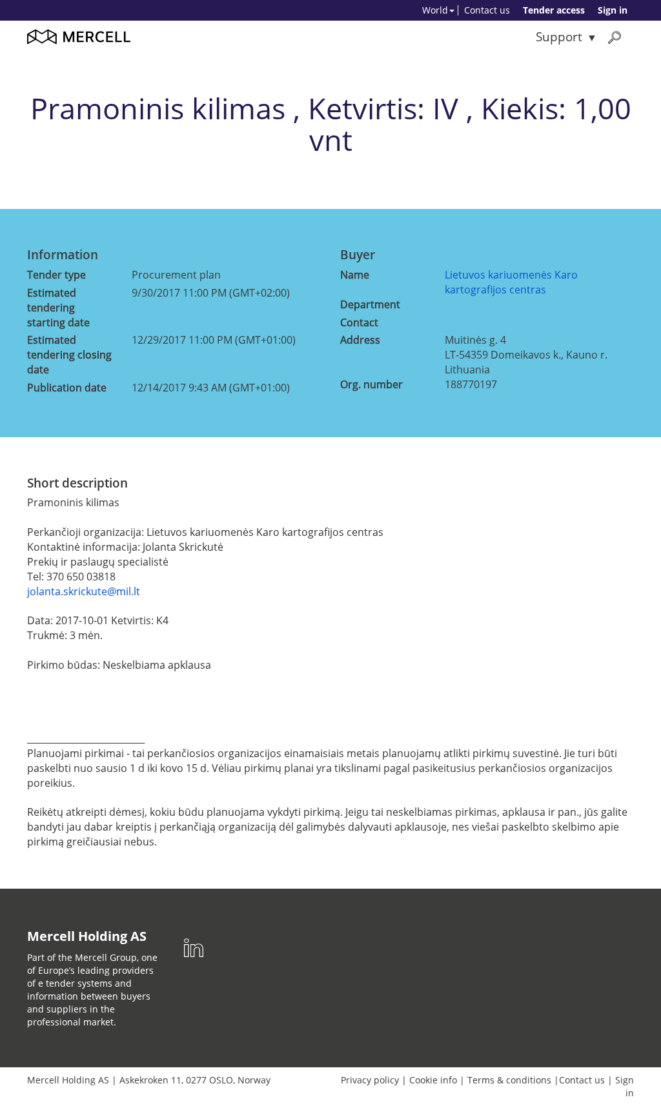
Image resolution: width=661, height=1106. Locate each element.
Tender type (56, 275)
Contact (359, 322)
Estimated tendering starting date (58, 308)
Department (370, 304)
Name (354, 275)
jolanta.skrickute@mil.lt (83, 591)
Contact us (487, 10)
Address (360, 340)
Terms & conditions (509, 1080)
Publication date (67, 387)
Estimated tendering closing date (69, 355)
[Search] (614, 37)
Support (559, 36)
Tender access (554, 10)
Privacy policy (370, 1080)
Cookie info (433, 1080)
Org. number (371, 384)
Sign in (612, 10)
